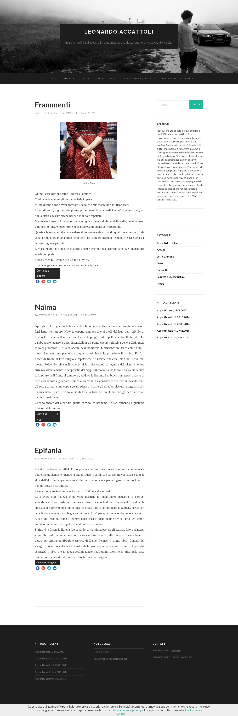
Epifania (48, 450)
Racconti (70, 78)
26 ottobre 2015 (46, 113)
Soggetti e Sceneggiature (100, 78)
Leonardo (176, 650)
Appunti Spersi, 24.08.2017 (172, 310)
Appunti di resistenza (137, 78)
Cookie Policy (101, 651)
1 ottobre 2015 (45, 458)
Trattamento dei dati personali (110, 658)
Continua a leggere (42, 273)
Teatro (160, 283)
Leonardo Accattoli (119, 32)
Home (41, 78)
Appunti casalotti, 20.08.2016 (173, 323)
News (54, 78)
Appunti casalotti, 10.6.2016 (172, 337)
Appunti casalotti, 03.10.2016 (173, 317)
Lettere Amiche (167, 78)
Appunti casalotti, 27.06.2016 (173, 330)
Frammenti (53, 104)
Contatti (190, 78)
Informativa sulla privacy (126, 710)
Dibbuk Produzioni (181, 656)
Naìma (45, 307)
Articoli (161, 249)
